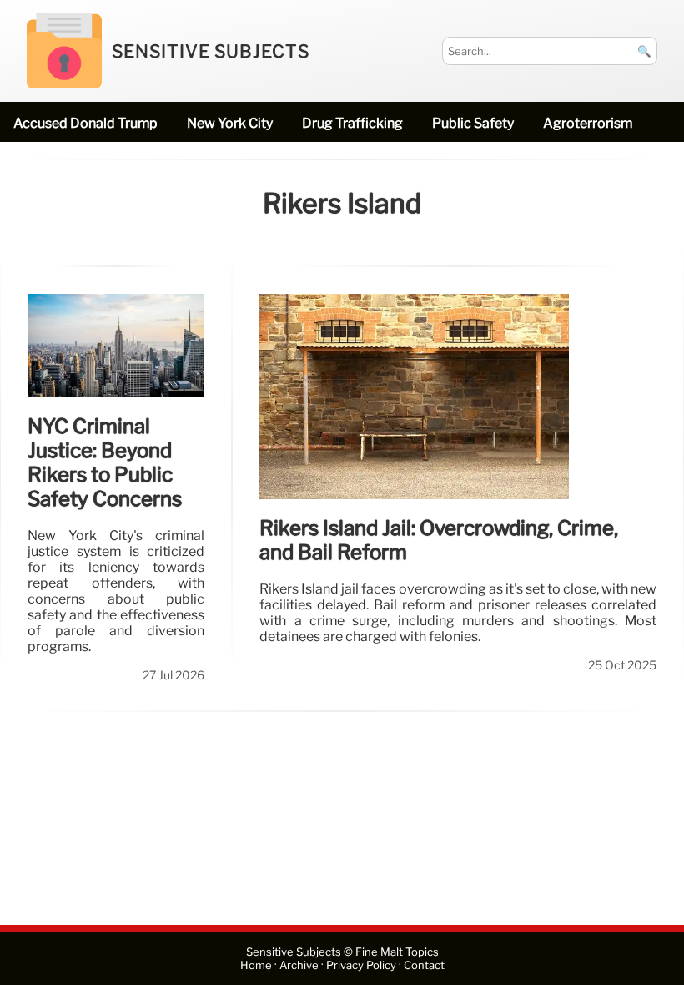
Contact (424, 965)
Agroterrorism (587, 123)
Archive (299, 965)
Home (256, 965)
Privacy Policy (361, 965)
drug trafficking (352, 123)
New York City (230, 123)
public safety (473, 123)
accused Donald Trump (85, 123)
